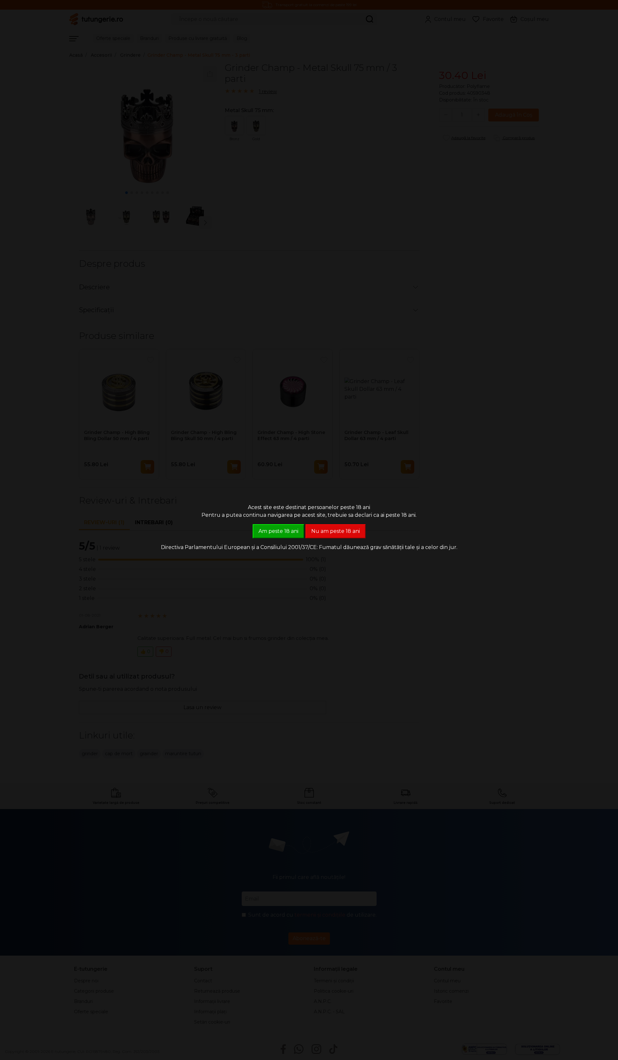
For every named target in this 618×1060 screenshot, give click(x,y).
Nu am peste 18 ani (335, 531)
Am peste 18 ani (278, 531)
